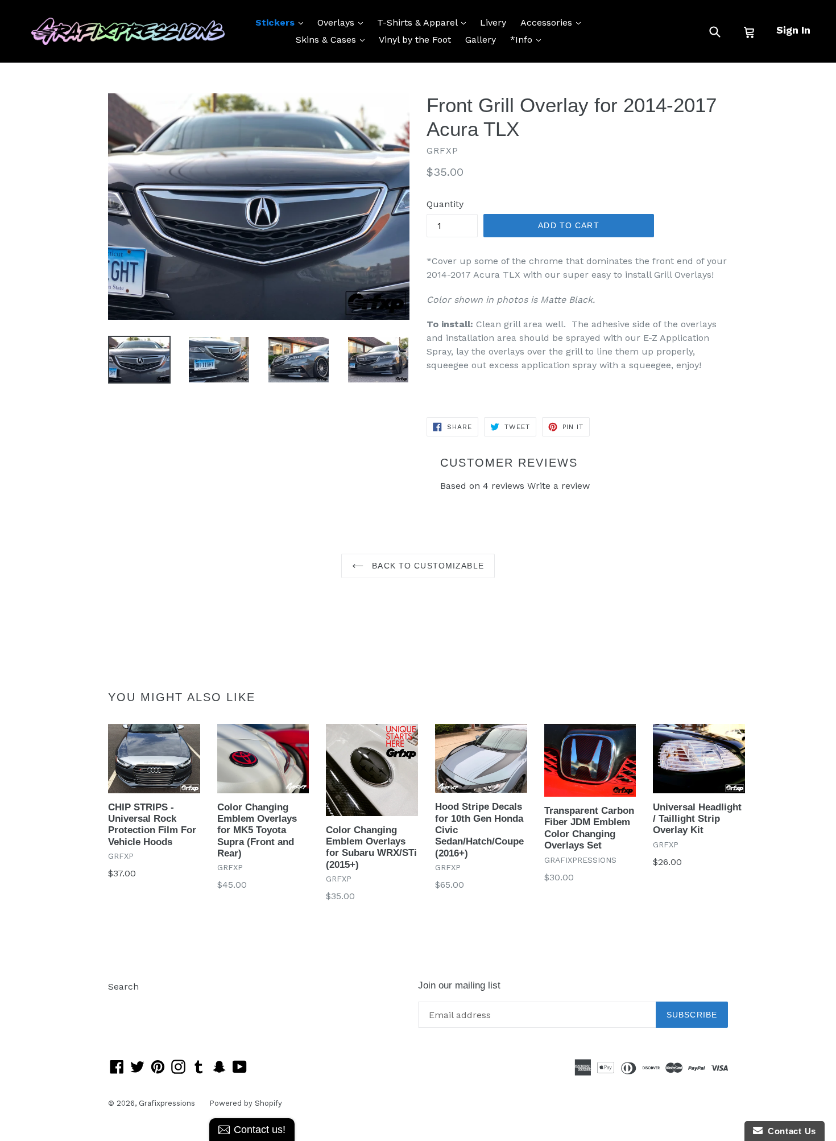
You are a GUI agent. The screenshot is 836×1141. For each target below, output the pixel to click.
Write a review (558, 485)
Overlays (343, 22)
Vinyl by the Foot (415, 39)
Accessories (553, 22)
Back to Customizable (426, 565)
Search (123, 986)
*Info (528, 39)
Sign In (793, 30)
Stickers (282, 22)
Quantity (445, 204)
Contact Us (789, 1131)
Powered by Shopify (245, 1103)
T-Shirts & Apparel (424, 22)
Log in (121, 1003)
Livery (493, 22)
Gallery (480, 39)
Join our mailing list (459, 985)
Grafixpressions (167, 1103)
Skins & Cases (333, 39)
